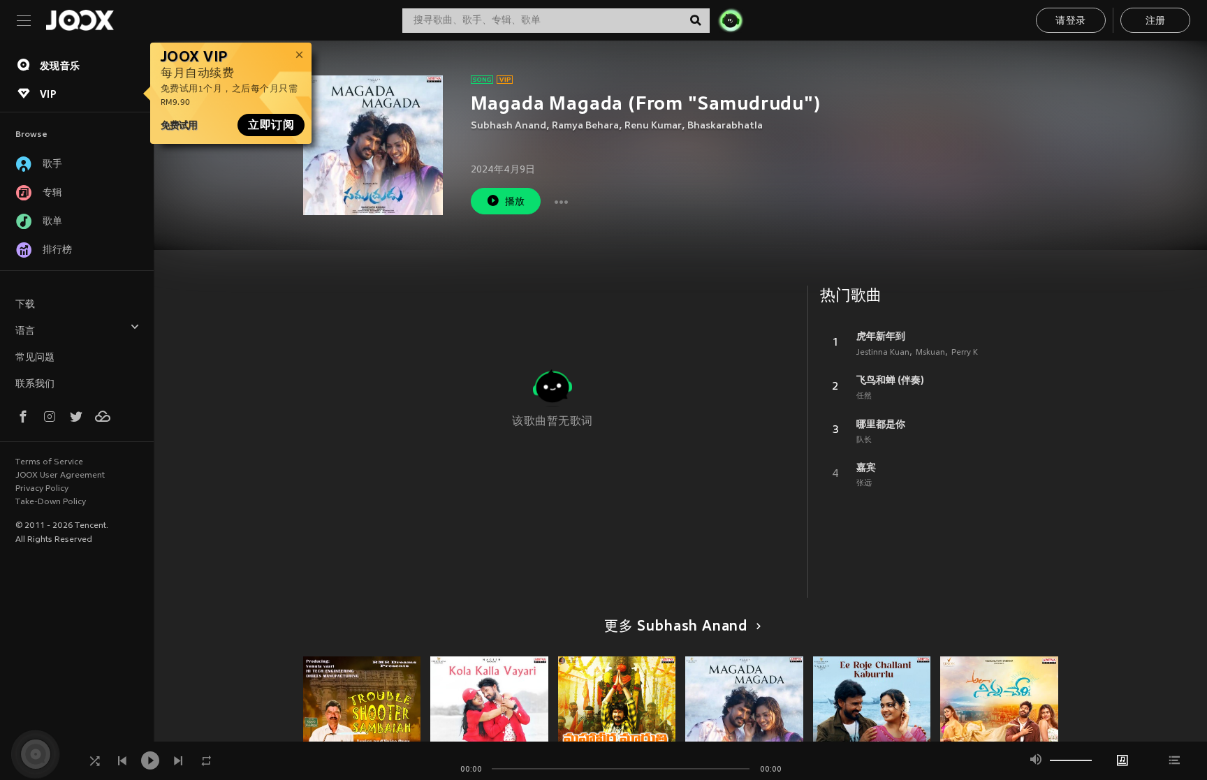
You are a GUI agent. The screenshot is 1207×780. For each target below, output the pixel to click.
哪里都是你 (880, 423)
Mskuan (930, 352)
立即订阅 (271, 125)
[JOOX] (80, 20)
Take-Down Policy (50, 502)
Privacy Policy (41, 489)
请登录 (1070, 21)
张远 (864, 483)
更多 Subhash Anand (675, 627)
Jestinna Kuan (882, 352)
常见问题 (34, 358)
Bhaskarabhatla (725, 126)
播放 (515, 202)
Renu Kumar (653, 126)
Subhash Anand (508, 126)
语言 (25, 331)
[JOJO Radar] (731, 20)
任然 (864, 396)
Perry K (964, 352)
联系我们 (34, 384)
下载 (25, 305)
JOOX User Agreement (60, 475)
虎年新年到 (880, 335)
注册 (1156, 21)
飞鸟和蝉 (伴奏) (890, 379)
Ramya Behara (585, 126)
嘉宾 (866, 467)
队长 (864, 440)
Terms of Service (49, 462)
